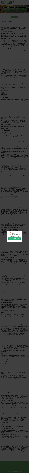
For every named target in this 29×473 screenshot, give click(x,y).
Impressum (17, 241)
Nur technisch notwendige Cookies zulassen (14, 239)
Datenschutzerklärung (12, 241)
